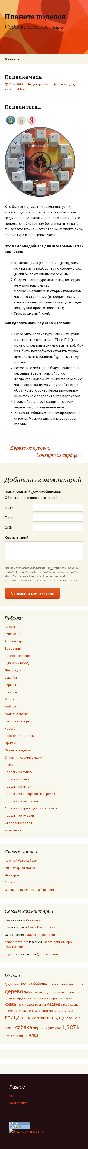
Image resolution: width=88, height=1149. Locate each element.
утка (51, 1028)
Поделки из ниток (18, 786)
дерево (14, 991)
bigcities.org (14, 954)
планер (67, 1010)
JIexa (8, 920)
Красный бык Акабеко (21, 860)
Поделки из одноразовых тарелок (30, 794)
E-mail (11, 517)
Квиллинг (11, 692)
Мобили (10, 706)
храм (58, 1028)
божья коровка (58, 984)
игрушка (21, 998)
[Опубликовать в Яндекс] (31, 119)
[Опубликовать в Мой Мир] (10, 119)
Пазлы (9, 765)
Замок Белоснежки (41, 927)
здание (10, 998)
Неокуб (10, 728)
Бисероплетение (17, 656)
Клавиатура (65, 84)
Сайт (9, 527)
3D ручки (11, 627)
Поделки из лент (17, 779)
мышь (24, 1010)
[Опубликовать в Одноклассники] (21, 119)
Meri (23, 89)
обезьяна (34, 1010)
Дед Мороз (12, 984)
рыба (25, 1017)
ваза (80, 984)
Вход (13, 1095)
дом (27, 991)
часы (8, 89)
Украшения (13, 830)
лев (19, 1004)
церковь (10, 1035)
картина (33, 998)
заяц (79, 992)
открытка (47, 1010)
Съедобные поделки (20, 823)
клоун (44, 998)
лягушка (28, 1004)
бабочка (40, 983)
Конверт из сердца (59, 455)
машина (40, 1005)
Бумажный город (17, 663)
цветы (71, 1026)
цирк (20, 1035)
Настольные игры (17, 721)
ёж (26, 1036)
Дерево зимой (47, 954)
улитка (43, 1028)
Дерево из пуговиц (27, 448)
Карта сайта (18, 1103)
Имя (9, 507)
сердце (58, 1017)
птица (12, 1017)
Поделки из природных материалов (31, 808)
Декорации (39, 84)
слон (70, 1017)
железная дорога (43, 992)
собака (23, 1027)
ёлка (33, 1035)
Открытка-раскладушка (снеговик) (30, 889)
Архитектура (14, 641)
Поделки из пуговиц (19, 815)
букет (72, 984)
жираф (61, 992)
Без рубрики (14, 648)
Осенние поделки (18, 750)
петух (57, 1010)
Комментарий (16, 537)
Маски (9, 699)
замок (71, 992)
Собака (10, 882)
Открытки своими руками (23, 757)
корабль (55, 998)
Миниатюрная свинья (20, 868)
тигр (36, 1028)
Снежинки (33, 920)
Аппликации (13, 634)
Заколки (11, 677)
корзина (67, 998)
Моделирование (17, 714)
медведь (54, 1004)
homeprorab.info (16, 942)
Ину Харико (13, 875)
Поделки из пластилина (22, 801)
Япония (26, 983)
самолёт (40, 1017)
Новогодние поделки (20, 736)
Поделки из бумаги (19, 772)
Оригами (11, 743)
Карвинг (10, 685)
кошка (10, 1004)
